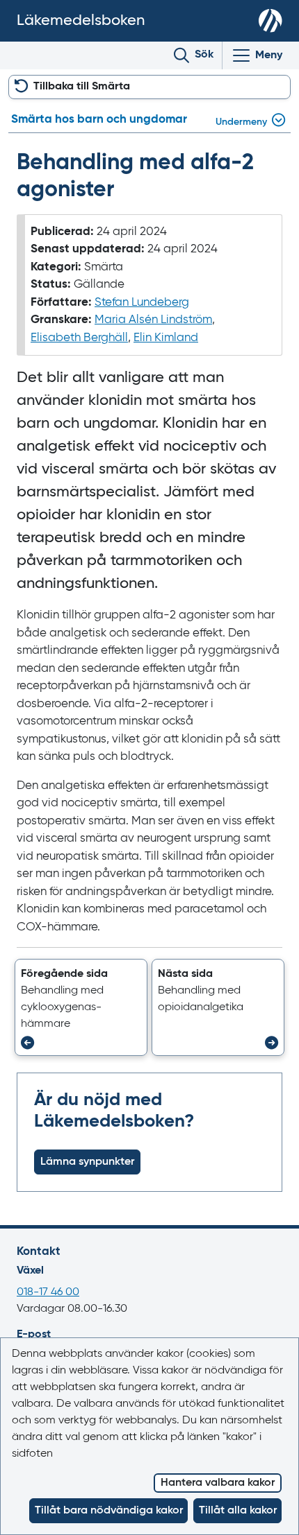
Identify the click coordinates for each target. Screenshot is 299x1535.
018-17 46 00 (48, 1292)
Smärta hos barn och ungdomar (99, 119)
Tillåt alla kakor (238, 1510)
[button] (81, 1007)
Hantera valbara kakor (218, 1483)
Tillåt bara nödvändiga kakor (109, 1510)
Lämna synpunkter (87, 1162)
